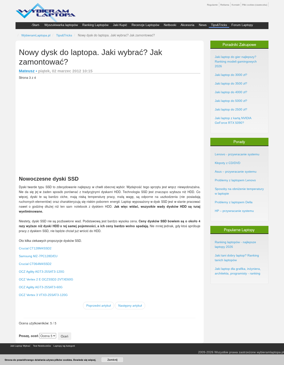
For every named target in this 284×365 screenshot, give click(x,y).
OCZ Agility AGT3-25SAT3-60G (41, 287)
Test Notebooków (42, 346)
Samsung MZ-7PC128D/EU (38, 256)
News (203, 25)
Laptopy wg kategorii (64, 346)
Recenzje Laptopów (145, 25)
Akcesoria (187, 25)
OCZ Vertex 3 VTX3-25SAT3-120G (43, 295)
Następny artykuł (130, 305)
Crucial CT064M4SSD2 (35, 264)
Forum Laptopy (242, 25)
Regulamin (212, 5)
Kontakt (236, 5)
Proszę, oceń (28, 335)
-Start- (35, 25)
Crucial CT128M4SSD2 (35, 248)
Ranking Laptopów (95, 25)
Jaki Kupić (120, 25)
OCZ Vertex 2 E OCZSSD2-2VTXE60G (46, 279)
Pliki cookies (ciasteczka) (254, 5)
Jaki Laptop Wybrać (20, 346)
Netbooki (170, 25)
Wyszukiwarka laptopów (61, 25)
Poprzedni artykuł (98, 305)
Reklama (224, 5)
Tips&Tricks (219, 25)
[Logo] (46, 10)
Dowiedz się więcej (84, 359)
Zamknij (112, 360)
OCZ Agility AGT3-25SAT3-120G (41, 271)
